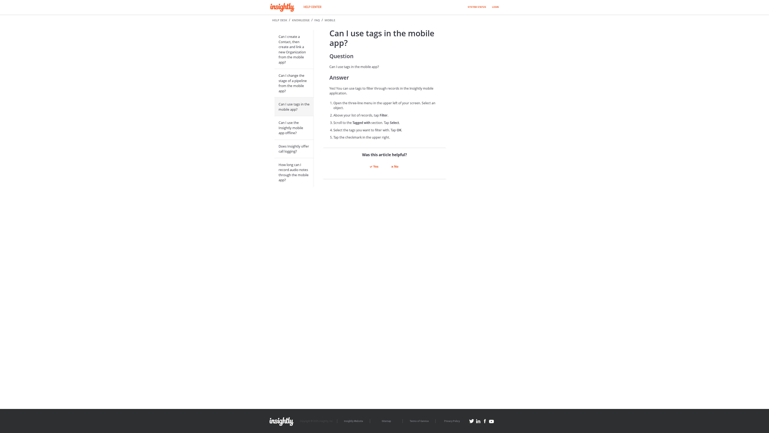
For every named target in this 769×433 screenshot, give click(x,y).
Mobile (330, 20)
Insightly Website (353, 421)
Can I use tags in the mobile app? (294, 107)
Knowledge (301, 20)
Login (495, 7)
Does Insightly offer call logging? (294, 149)
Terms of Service (419, 421)
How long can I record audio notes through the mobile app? (294, 172)
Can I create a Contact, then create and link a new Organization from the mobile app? (292, 49)
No (396, 166)
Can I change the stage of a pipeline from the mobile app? (293, 83)
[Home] (282, 7)
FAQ (317, 20)
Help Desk (279, 20)
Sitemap (386, 421)
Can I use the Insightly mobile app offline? (291, 127)
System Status (477, 7)
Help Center (312, 7)
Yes (375, 166)
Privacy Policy (452, 421)
